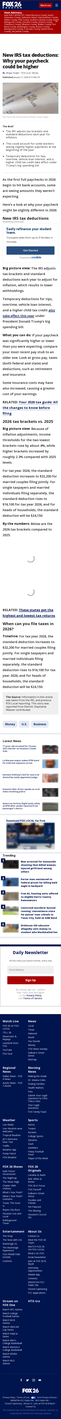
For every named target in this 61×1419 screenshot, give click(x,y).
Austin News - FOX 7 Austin (12, 1084)
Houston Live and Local (12, 1215)
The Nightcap (10, 1177)
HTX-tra (34, 1301)
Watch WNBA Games (10, 1355)
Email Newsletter (37, 1257)
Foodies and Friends (34, 1201)
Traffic (6, 1145)
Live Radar (8, 1124)
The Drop (8, 1235)
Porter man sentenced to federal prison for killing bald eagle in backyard (39, 882)
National (32, 1033)
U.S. (24, 724)
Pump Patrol (9, 1153)
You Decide (34, 1041)
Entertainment (13, 1231)
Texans (32, 1128)
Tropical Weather (12, 1135)
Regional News (9, 1069)
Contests (7, 1261)
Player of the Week (38, 1158)
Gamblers (33, 1147)
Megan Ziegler (12, 73)
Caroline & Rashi (36, 1175)
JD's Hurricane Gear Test (10, 1140)
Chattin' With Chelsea (9, 1187)
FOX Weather (10, 1157)
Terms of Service (32, 998)
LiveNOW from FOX (10, 1044)
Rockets (32, 1132)
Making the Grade (37, 1076)
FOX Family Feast (37, 1111)
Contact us (33, 1235)
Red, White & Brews (35, 1180)
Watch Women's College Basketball (12, 1348)
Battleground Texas (9, 1222)
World (31, 1037)
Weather (9, 1120)
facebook (21, 1380)
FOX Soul (7, 1053)
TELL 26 (7, 1032)
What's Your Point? (12, 1192)
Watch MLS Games (9, 1362)
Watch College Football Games (11, 1315)
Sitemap (32, 1059)
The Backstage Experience (10, 1249)
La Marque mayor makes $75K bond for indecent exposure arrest (21, 761)
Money (35, 73)
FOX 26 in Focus (36, 1185)
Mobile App (34, 1274)
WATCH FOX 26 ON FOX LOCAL (36, 1248)
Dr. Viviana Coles (37, 1080)
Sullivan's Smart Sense (36, 1054)
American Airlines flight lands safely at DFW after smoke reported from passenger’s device (21, 806)
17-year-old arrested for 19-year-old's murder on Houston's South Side (20, 749)
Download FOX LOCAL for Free (25, 820)
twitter (27, 1380)
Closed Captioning (37, 1288)
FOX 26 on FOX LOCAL (11, 1027)
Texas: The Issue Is (11, 1204)
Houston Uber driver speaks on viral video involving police (21, 790)
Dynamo (32, 1140)
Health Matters (36, 1087)
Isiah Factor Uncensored (9, 1173)
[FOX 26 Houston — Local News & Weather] (12, 5)
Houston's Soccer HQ (37, 1216)
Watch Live (46, 5)
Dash (31, 1143)
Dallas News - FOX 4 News (12, 1078)
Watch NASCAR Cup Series (11, 1328)
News (32, 1021)
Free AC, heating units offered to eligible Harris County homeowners (39, 897)
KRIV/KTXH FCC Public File (36, 1284)
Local (31, 1025)
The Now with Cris (12, 1239)
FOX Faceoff (34, 1189)
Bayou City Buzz (11, 1209)
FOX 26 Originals (34, 1168)
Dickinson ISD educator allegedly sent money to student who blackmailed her (39, 929)
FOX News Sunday (37, 1048)
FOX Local (26, 73)
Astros (31, 1124)
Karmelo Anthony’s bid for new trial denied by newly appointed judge (21, 776)
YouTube (7, 1049)
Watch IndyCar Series (10, 1335)
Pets (30, 1091)
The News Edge (11, 1181)
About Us (34, 1231)
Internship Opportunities (35, 1269)
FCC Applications (37, 1292)
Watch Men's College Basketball (12, 1342)
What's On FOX (36, 1253)
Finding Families (36, 1083)
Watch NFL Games (12, 1309)
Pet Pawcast (34, 1206)
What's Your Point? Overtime (12, 1198)
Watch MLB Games (9, 1321)
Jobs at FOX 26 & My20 (37, 1262)
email (39, 1380)
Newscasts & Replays (10, 1038)
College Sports (35, 1136)
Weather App (9, 1149)
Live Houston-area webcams (12, 1130)
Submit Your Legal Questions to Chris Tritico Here (37, 1098)
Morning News (34, 1069)
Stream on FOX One (10, 1303)
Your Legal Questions (33, 1106)
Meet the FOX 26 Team (37, 1241)
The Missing (34, 1210)
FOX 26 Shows (13, 1166)
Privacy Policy (34, 995)
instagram (33, 1380)
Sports (33, 1120)
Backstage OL (10, 1243)
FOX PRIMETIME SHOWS (11, 1256)
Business (40, 724)
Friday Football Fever (36, 1153)
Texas (31, 1029)
